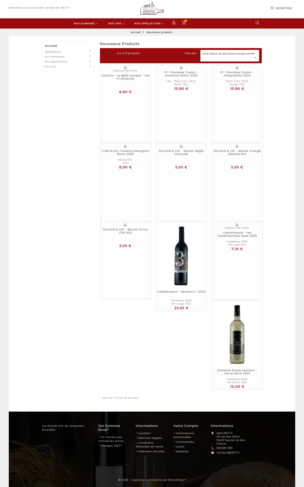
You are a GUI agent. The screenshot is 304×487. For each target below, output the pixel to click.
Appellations (53, 52)
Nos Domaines (86, 23)
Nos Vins (116, 23)
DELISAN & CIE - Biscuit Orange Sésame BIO (237, 152)
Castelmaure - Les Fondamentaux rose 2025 (237, 234)
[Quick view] (129, 68)
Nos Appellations (149, 23)
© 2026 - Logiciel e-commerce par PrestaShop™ (152, 480)
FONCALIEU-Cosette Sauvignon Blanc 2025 (125, 152)
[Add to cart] (177, 284)
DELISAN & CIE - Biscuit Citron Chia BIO (125, 231)
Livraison (145, 433)
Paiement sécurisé (151, 451)
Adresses (182, 451)
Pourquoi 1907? (111, 446)
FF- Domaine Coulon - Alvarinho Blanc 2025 (181, 74)
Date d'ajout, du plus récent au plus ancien (229, 56)
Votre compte (185, 426)
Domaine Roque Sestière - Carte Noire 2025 (237, 372)
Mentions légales (150, 438)
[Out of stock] (121, 68)
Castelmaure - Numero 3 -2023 (181, 291)
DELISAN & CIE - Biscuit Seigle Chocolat (181, 152)
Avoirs (180, 446)
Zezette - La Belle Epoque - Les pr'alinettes (126, 77)
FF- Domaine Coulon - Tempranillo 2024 (237, 74)
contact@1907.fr (228, 452)
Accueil (51, 46)
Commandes (185, 442)
